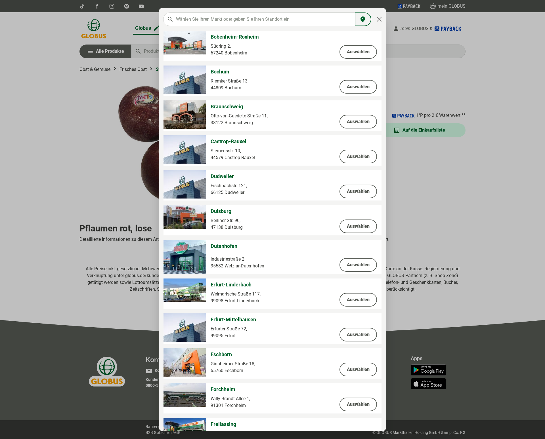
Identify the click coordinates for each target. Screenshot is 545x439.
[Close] (379, 19)
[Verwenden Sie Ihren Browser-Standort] (363, 19)
